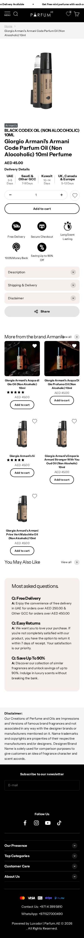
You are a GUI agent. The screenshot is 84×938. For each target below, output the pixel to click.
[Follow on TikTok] (59, 823)
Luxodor (36, 923)
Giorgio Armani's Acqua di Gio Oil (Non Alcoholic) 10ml (22, 384)
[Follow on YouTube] (48, 823)
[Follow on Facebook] (25, 823)
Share (45, 311)
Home (8, 26)
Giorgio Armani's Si (22, 456)
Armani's (11, 125)
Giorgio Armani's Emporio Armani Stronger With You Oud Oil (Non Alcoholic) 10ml (62, 461)
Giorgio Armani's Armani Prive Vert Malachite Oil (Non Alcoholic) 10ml (22, 534)
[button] (16, 392)
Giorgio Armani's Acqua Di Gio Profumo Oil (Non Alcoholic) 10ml (62, 384)
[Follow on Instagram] (36, 823)
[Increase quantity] (61, 194)
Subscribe (42, 799)
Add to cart (42, 209)
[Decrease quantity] (10, 194)
